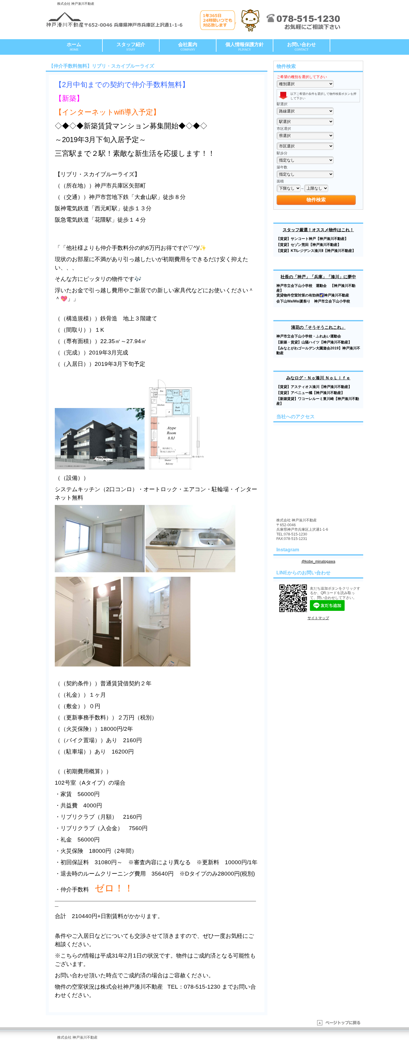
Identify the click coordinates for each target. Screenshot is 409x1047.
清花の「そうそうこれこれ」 (318, 327)
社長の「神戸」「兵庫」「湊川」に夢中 (318, 276)
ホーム (74, 46)
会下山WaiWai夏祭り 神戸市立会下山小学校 (315, 301)
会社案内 (187, 46)
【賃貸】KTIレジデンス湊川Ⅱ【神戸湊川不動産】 (316, 251)
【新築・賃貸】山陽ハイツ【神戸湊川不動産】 (314, 342)
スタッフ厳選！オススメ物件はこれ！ (318, 229)
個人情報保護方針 (244, 46)
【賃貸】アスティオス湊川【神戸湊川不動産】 (314, 387)
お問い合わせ (301, 46)
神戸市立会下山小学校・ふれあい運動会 (308, 336)
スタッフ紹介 (130, 46)
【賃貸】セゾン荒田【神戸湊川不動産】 (308, 245)
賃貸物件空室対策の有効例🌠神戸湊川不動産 (312, 295)
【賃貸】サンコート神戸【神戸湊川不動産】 (312, 239)
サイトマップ (318, 618)
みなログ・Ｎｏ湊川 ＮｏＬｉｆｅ (318, 377)
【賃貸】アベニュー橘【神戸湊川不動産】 (310, 393)
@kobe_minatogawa (318, 561)
